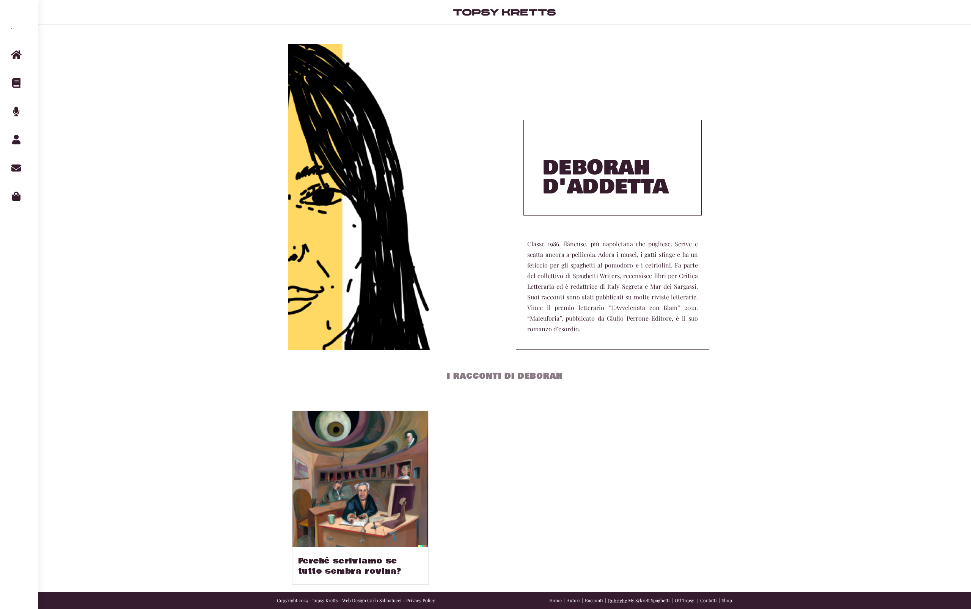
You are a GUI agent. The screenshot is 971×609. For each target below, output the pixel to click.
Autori (573, 600)
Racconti (594, 600)
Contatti (708, 600)
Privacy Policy (420, 600)
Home (555, 600)
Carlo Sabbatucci (384, 600)
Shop (727, 600)
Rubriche (617, 601)
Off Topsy (684, 600)
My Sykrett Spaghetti (649, 600)
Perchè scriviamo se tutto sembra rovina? (349, 566)
